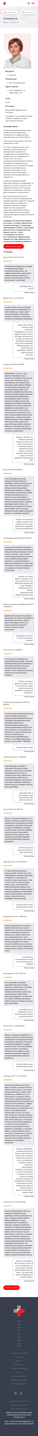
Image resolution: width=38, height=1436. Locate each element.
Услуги (19, 1324)
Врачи (19, 1327)
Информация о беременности (19, 1380)
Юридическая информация (19, 1368)
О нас (19, 1334)
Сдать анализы (11, 12)
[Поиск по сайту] (29, 3)
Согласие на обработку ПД (19, 1405)
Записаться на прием (13, 246)
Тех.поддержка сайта (19, 1364)
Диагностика (28, 12)
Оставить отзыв (11, 1287)
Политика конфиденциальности (19, 1401)
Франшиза (19, 1361)
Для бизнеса (19, 1357)
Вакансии (19, 1372)
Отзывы (19, 1340)
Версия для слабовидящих (19, 1376)
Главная (6, 22)
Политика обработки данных (19, 1409)
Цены (19, 1330)
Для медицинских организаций (19, 1353)
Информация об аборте (19, 1384)
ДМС (19, 1337)
